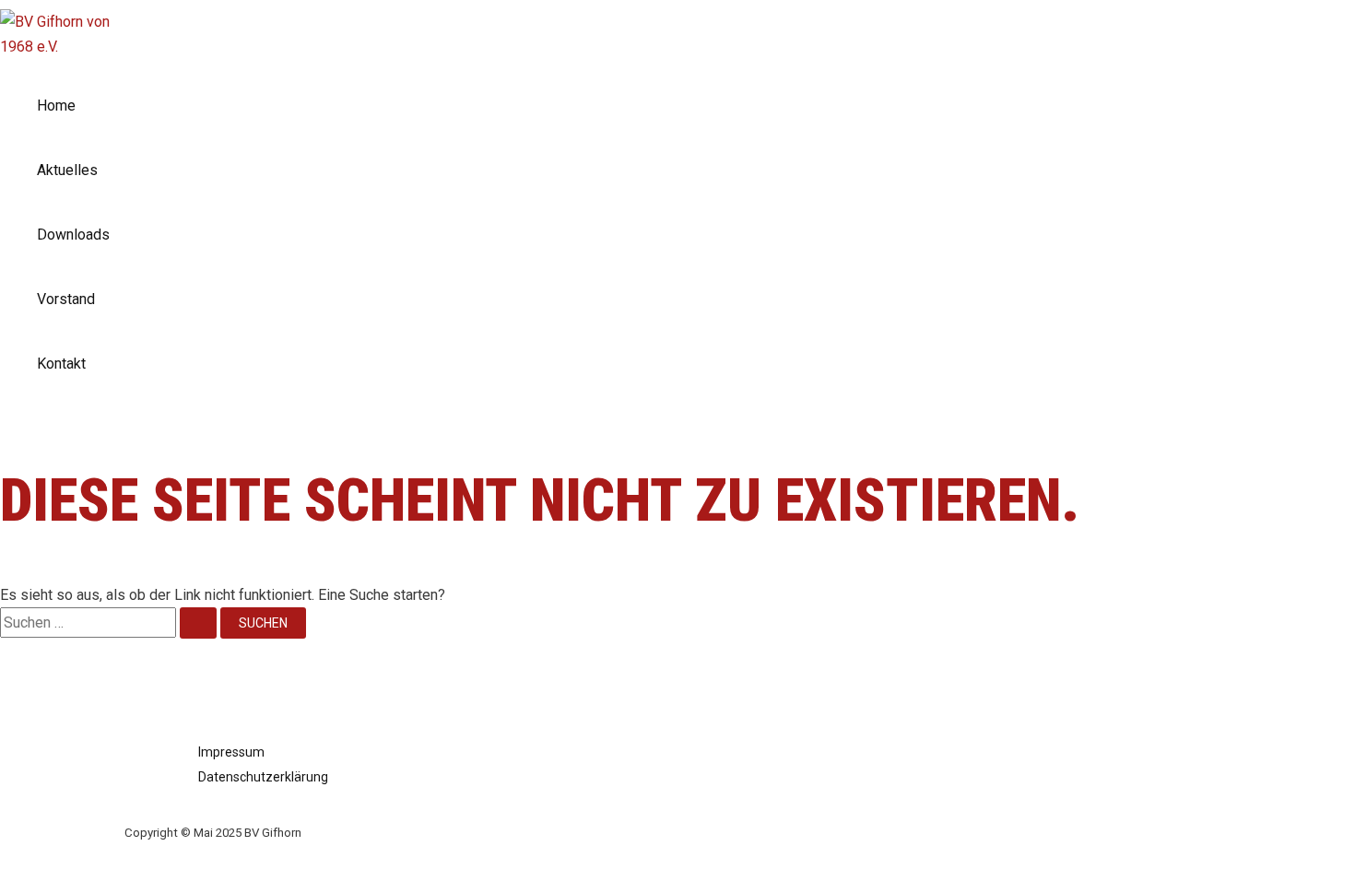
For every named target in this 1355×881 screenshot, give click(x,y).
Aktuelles (67, 170)
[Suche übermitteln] (198, 623)
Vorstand (66, 299)
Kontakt (61, 363)
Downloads (73, 234)
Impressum (231, 752)
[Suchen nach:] (110, 622)
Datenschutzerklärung (263, 776)
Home (56, 105)
